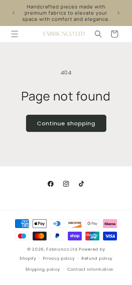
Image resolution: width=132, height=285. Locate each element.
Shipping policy (42, 269)
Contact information (90, 269)
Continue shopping (66, 123)
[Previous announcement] (14, 13)
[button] (15, 34)
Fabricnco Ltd (61, 249)
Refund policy (97, 258)
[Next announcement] (118, 13)
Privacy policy (58, 258)
